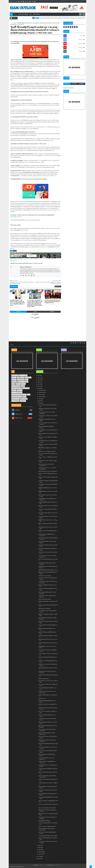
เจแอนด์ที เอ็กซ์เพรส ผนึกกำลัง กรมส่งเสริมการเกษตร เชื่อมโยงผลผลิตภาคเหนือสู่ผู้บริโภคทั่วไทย (52, 301)
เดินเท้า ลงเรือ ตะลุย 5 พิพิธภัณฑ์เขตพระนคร (47, 826)
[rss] (28, 1)
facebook (52, 311)
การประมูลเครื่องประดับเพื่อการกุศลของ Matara (47, 835)
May (40, 845)
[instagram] (32, 1)
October (40, 394)
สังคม (28, 394)
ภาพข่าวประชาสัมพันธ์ (23, 14)
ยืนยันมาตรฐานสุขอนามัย (43, 678)
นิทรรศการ (14, 381)
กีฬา (18, 377)
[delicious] (35, 1)
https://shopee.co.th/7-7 (16, 216)
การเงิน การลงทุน (23, 375)
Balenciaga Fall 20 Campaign (44, 608)
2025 (39, 377)
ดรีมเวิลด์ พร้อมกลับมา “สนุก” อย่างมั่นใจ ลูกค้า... (47, 471)
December (41, 390)
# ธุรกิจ (14, 250)
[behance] (30, 1)
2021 (39, 386)
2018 (39, 858)
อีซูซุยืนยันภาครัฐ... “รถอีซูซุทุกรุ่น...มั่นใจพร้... (47, 451)
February (41, 851)
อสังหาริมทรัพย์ (24, 398)
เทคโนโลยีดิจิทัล (20, 379)
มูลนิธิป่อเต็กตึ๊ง (26, 388)
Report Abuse (64, 370)
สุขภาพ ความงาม (15, 398)
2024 (39, 379)
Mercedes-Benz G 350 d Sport (44, 575)
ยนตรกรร (14, 390)
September (41, 396)
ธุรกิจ (15, 23)
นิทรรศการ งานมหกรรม (23, 381)
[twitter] (19, 1)
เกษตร (22, 377)
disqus (35, 311)
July (39, 400)
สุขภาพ (24, 396)
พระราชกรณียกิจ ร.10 (20, 383)
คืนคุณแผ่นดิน (28, 377)
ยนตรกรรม (19, 390)
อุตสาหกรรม (22, 400)
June (40, 403)
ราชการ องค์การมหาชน (17, 392)
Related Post (14, 286)
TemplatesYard (44, 865)
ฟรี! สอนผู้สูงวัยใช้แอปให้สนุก (44, 820)
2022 (39, 384)
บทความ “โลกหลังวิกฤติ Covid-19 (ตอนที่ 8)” (47, 807)
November (41, 392)
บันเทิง (13, 383)
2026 (39, 375)
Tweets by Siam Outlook (68, 87)
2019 (39, 856)
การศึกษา (14, 377)
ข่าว (15, 14)
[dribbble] (26, 1)
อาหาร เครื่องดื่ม (15, 400)
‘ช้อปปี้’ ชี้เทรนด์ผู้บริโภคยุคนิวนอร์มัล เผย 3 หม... (47, 570)
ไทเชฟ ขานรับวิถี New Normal (44, 599)
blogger (18, 311)
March (40, 849)
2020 (39, 388)
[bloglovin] (23, 1)
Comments (81, 83)
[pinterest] (21, 1)
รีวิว (31, 14)
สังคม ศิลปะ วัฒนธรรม (16, 396)
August (40, 398)
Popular (74, 83)
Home (11, 23)
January (40, 853)
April (40, 847)
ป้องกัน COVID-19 (41, 698)
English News (36, 14)
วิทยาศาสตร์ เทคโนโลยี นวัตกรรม (19, 394)
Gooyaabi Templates (58, 865)
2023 (39, 382)
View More (58, 286)
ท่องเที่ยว (14, 379)
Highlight (67, 83)
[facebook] (17, 1)
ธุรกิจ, (23, 35)
